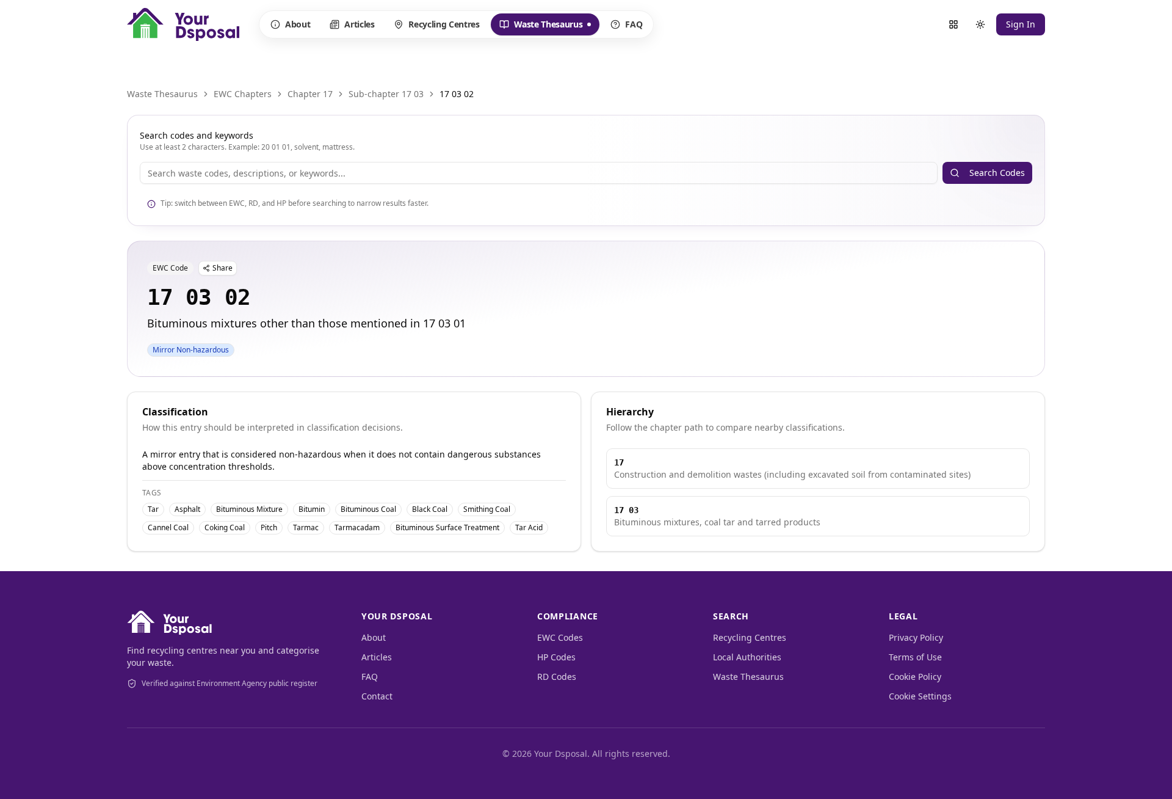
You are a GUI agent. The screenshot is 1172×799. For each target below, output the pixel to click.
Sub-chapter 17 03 (386, 94)
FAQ (633, 24)
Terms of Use (915, 657)
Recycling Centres (443, 24)
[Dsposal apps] (953, 24)
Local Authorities (747, 657)
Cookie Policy (915, 676)
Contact (376, 696)
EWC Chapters (243, 94)
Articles (359, 24)
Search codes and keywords (196, 135)
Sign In (1020, 24)
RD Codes (556, 676)
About (297, 24)
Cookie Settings (920, 696)
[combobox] (539, 173)
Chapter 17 (310, 94)
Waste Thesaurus (541, 26)
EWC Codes (560, 637)
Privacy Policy (916, 637)
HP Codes (556, 657)
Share (222, 268)
